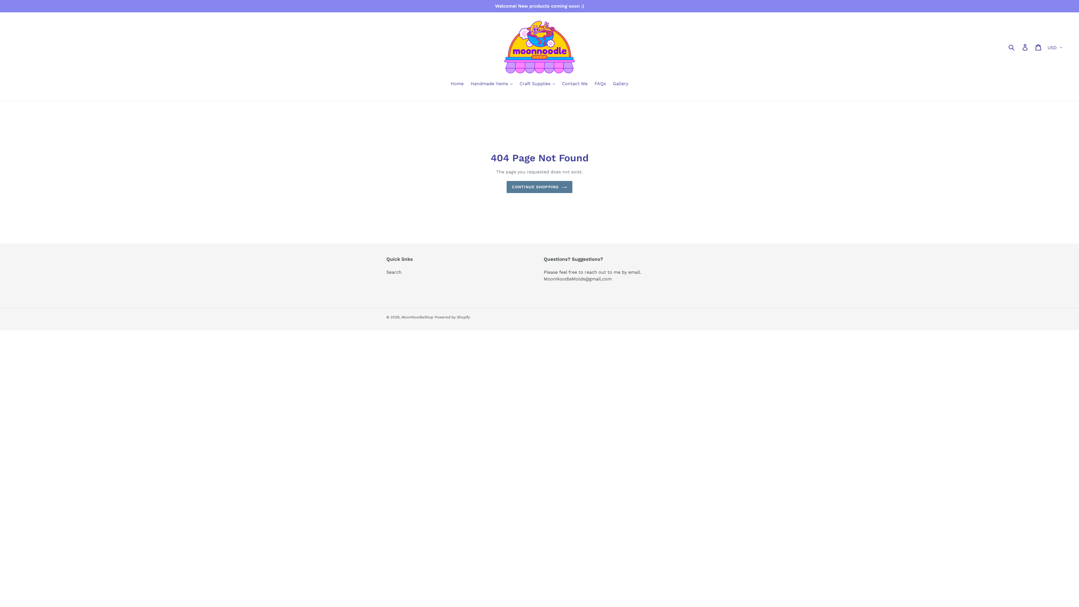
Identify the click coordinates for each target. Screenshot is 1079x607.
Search (394, 272)
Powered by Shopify (452, 317)
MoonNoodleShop (417, 317)
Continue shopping (535, 187)
